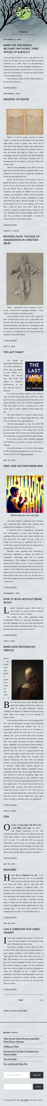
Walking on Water (16, 99)
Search (38, 1087)
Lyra (6, 816)
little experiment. (27, 454)
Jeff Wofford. (25, 1100)
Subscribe (36, 1075)
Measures (9, 869)
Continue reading (10, 87)
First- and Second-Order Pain (23, 466)
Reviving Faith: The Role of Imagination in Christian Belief (21, 240)
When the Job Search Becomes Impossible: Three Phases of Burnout (21, 49)
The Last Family (13, 352)
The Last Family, (16, 369)
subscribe (39, 439)
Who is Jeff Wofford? (16, 1011)
